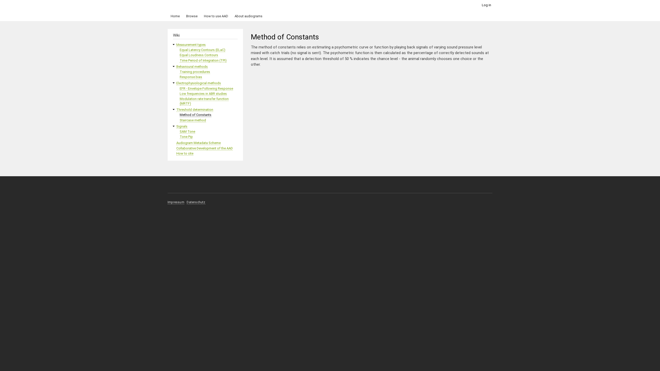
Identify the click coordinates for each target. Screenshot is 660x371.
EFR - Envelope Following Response (206, 88)
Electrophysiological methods (198, 83)
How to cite (184, 153)
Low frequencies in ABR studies (203, 94)
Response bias (191, 77)
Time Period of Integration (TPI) (203, 60)
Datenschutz (196, 202)
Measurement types (191, 45)
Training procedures (195, 72)
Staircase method (193, 120)
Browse (191, 16)
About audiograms (248, 16)
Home (175, 16)
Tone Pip (186, 137)
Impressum (176, 202)
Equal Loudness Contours (199, 55)
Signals (181, 126)
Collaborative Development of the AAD (204, 148)
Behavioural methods (192, 67)
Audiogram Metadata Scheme (198, 143)
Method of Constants (195, 115)
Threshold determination (194, 110)
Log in (486, 5)
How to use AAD (216, 16)
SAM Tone (187, 131)
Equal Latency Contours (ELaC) (202, 50)
